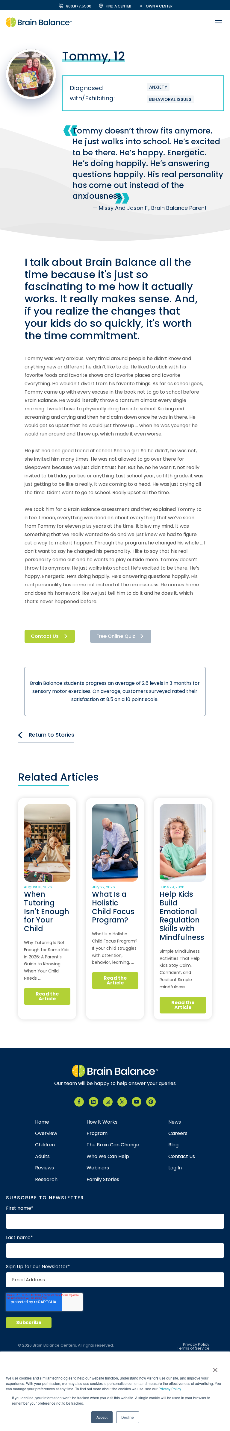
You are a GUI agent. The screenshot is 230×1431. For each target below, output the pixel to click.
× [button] (215, 1367)
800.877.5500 (78, 6)
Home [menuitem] (42, 1122)
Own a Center (159, 6)
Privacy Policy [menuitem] (196, 1345)
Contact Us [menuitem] (181, 1156)
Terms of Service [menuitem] (193, 1348)
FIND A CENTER (118, 6)
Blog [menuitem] (173, 1145)
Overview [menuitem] (46, 1133)
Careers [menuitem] (177, 1133)
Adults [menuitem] (42, 1156)
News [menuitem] (174, 1122)
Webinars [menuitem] (98, 1168)
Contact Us (45, 636)
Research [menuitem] (46, 1179)
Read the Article (47, 996)
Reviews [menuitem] (44, 1168)
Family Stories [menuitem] (103, 1179)
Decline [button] (127, 1417)
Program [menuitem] (97, 1133)
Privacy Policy (169, 1388)
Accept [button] (102, 1417)
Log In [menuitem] (175, 1168)
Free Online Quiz (115, 636)
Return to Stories (51, 734)
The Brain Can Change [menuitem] (113, 1145)
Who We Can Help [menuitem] (108, 1156)
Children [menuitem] (45, 1145)
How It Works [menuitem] (102, 1122)
